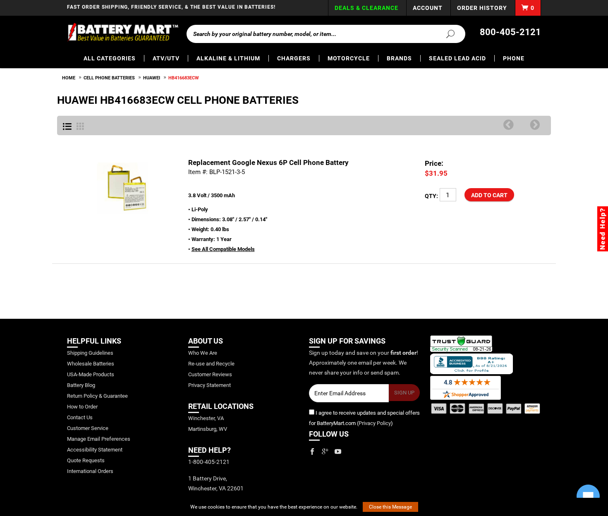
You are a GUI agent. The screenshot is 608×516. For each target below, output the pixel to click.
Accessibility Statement (94, 450)
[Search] (445, 33)
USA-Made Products (90, 374)
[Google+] (325, 451)
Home (68, 78)
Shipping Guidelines (90, 353)
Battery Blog (81, 385)
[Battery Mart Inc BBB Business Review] (471, 363)
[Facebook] (312, 451)
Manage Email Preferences (98, 439)
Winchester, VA (206, 418)
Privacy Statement (209, 385)
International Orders (90, 471)
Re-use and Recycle (211, 364)
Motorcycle (349, 58)
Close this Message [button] (390, 507)
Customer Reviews (210, 374)
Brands (399, 58)
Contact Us (80, 417)
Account (428, 8)
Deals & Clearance (366, 8)
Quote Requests (86, 460)
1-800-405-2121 (209, 462)
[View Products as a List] (67, 127)
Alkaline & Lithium (228, 58)
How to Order (82, 407)
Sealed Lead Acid (457, 58)
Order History (482, 8)
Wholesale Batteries (90, 364)
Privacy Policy (375, 423)
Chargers (294, 58)
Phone (513, 58)
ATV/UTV (166, 58)
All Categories (110, 58)
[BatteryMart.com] (122, 32)
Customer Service (87, 428)
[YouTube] (338, 451)
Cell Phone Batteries (109, 78)
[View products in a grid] (80, 127)
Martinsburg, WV (207, 429)
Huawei (151, 78)
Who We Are (202, 353)
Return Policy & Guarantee (97, 396)
